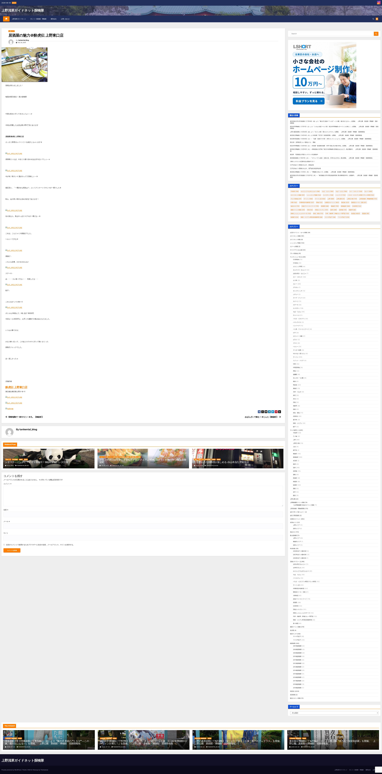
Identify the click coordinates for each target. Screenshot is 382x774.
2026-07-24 (11, 747)
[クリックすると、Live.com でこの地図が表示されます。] (9, 409)
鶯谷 (294, 495)
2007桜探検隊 (297, 646)
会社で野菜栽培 (294, 515)
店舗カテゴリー (294, 561)
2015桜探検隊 (297, 674)
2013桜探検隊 (297, 667)
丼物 (319, 202)
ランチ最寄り (294, 430)
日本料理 (356, 206)
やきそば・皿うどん (299, 353)
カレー (368, 191)
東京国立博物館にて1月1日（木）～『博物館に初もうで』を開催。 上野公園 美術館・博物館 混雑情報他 (322, 172)
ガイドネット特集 (295, 239)
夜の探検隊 (15, 459)
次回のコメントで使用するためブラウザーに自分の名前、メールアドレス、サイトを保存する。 (40, 545)
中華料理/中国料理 (306, 202)
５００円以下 (330, 217)
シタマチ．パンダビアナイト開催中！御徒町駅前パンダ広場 (36, 462)
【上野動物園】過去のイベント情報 (303, 505)
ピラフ (295, 339)
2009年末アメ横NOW (299, 558)
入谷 (294, 446)
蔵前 (294, 488)
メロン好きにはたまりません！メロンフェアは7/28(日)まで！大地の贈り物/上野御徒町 (142, 461)
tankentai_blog (23, 40)
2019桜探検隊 (297, 688)
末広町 (295, 460)
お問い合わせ (65, 19)
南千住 (295, 450)
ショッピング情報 (314, 195)
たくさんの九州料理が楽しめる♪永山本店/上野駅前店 (221, 462)
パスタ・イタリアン (299, 318)
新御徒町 (345, 206)
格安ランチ (293, 634)
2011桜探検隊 (297, 660)
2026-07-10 (106, 747)
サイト (5, 533)
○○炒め (295, 263)
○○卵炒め (296, 259)
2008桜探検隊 (297, 649)
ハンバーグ (340, 195)
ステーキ (295, 305)
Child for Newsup (32, 770)
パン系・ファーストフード (301, 329)
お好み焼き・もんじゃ (299, 273)
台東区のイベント (332, 202)
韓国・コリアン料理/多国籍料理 (311, 217)
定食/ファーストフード (310, 206)
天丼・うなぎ (297, 392)
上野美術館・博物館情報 (368, 199)
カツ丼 (295, 280)
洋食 (310, 210)
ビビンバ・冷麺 (297, 336)
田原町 (295, 478)
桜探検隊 (292, 643)
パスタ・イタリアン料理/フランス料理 (361, 195)
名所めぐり (293, 522)
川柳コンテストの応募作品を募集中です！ (302, 161)
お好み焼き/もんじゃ (299, 564)
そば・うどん (341, 191)
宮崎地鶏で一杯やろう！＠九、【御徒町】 (26, 417)
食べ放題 (138, 457)
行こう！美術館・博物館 (38, 19)
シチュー (295, 294)
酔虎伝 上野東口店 (16, 387)
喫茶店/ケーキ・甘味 (358, 202)
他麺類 (295, 374)
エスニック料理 (297, 266)
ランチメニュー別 (295, 257)
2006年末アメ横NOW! (300, 551)
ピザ (294, 332)
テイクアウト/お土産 (296, 250)
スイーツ (295, 301)
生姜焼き (295, 416)
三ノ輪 (295, 436)
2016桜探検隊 (297, 677)
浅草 (333, 210)
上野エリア (11, 31)
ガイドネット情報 (298, 195)
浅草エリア (296, 528)
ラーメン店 (320, 199)
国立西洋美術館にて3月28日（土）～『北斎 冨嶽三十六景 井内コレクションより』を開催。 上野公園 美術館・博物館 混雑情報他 (330, 139)
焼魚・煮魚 (318, 213)
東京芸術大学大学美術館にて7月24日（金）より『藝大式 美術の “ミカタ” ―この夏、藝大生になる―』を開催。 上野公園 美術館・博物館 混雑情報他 (47, 742)
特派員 (25, 459)
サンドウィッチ (297, 291)
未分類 (292, 630)
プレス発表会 (296, 199)
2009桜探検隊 (297, 653)
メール (6, 521)
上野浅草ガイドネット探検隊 (22, 10)
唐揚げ (295, 388)
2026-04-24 (295, 747)
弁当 (294, 399)
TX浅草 (295, 191)
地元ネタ (295, 206)
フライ (295, 343)
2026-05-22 (200, 747)
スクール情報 (294, 246)
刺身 (294, 381)
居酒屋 (213, 459)
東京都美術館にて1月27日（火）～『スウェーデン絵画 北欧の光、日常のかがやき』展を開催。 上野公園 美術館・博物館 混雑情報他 (331, 158)
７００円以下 (343, 217)
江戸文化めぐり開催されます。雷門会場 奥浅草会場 (305, 168)
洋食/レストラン (321, 210)
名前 (5, 510)
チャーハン (296, 315)
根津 (294, 464)
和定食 (345, 202)
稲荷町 (294, 217)
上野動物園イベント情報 (297, 502)
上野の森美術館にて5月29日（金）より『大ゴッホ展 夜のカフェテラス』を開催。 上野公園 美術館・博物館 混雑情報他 (327, 132)
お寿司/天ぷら (297, 567)
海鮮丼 (352, 210)
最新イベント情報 (298, 210)
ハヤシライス (297, 322)
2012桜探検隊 (297, 663)
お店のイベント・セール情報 (298, 232)
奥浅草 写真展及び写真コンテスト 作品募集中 (304, 154)
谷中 (294, 492)
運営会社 (54, 19)
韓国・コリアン (297, 423)
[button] (373, 19)
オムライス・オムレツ (299, 270)
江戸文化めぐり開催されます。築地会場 (302, 165)
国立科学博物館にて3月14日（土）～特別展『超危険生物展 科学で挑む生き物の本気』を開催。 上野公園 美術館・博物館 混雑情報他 (331, 145)
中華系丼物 (296, 367)
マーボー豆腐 (297, 350)
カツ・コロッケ (355, 191)
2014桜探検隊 (297, 670)
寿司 (294, 395)
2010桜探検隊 (297, 656)
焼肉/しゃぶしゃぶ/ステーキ (301, 213)
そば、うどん (327, 191)
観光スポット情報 (295, 698)
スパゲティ (328, 195)
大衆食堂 (295, 595)
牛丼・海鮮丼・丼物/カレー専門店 (337, 213)
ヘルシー (102, 457)
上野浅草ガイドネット (19, 19)
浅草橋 (342, 210)
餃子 (294, 426)
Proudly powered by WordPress (11, 770)
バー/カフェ (296, 578)
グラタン (295, 287)
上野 (196, 459)
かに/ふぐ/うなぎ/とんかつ (310, 191)
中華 (294, 202)
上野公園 (340, 199)
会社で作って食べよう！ (297, 512)
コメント (7, 484)
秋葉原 (365, 213)
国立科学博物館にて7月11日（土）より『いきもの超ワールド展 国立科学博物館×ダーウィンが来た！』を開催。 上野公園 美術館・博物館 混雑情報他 (143, 742)
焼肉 (294, 409)
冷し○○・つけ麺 (298, 378)
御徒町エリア (297, 541)
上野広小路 (115, 457)
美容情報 (292, 694)
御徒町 (20, 459)
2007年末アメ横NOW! (299, 554)
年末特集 (292, 548)
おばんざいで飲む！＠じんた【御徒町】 (261, 417)
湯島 (294, 474)
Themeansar (44, 770)
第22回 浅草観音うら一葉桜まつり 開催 (302, 142)
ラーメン (308, 199)
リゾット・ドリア (298, 360)
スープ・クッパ (297, 298)
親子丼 (295, 419)
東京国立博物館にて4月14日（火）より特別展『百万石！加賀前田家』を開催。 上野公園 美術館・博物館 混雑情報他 (326, 135)
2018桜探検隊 (297, 684)
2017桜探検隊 (297, 681)
